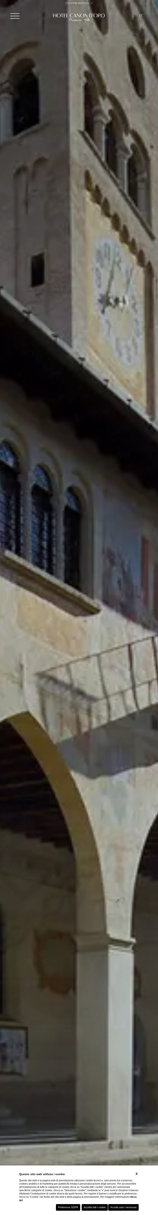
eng (141, 24)
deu (141, 37)
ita (141, 30)
